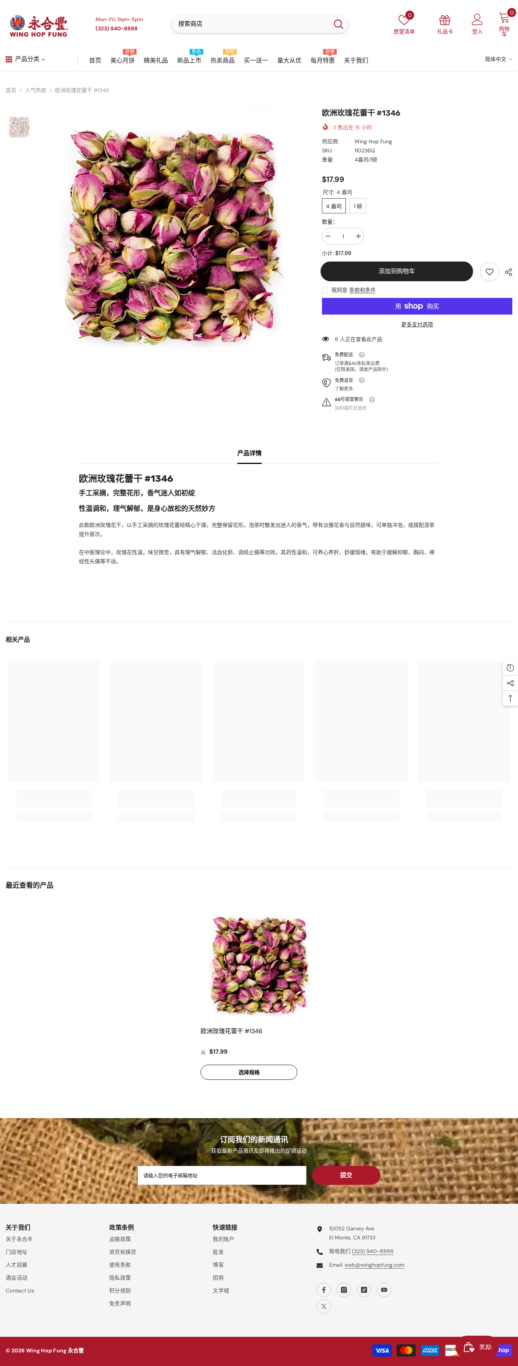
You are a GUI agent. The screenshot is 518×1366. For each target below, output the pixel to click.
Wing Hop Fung (373, 141)
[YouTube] (384, 1290)
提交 (346, 1175)
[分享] (505, 272)
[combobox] (250, 24)
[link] (489, 271)
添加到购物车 (398, 271)
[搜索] (259, 24)
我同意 (339, 290)
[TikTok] (364, 1290)
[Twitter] (324, 1306)
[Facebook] (324, 1290)
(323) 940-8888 (373, 1251)
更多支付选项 (417, 324)
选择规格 (249, 1072)
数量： (330, 221)
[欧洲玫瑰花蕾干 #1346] (259, 964)
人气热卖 (35, 90)
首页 (11, 90)
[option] (171, 235)
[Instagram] (344, 1290)
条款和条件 (362, 290)
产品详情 (249, 453)
